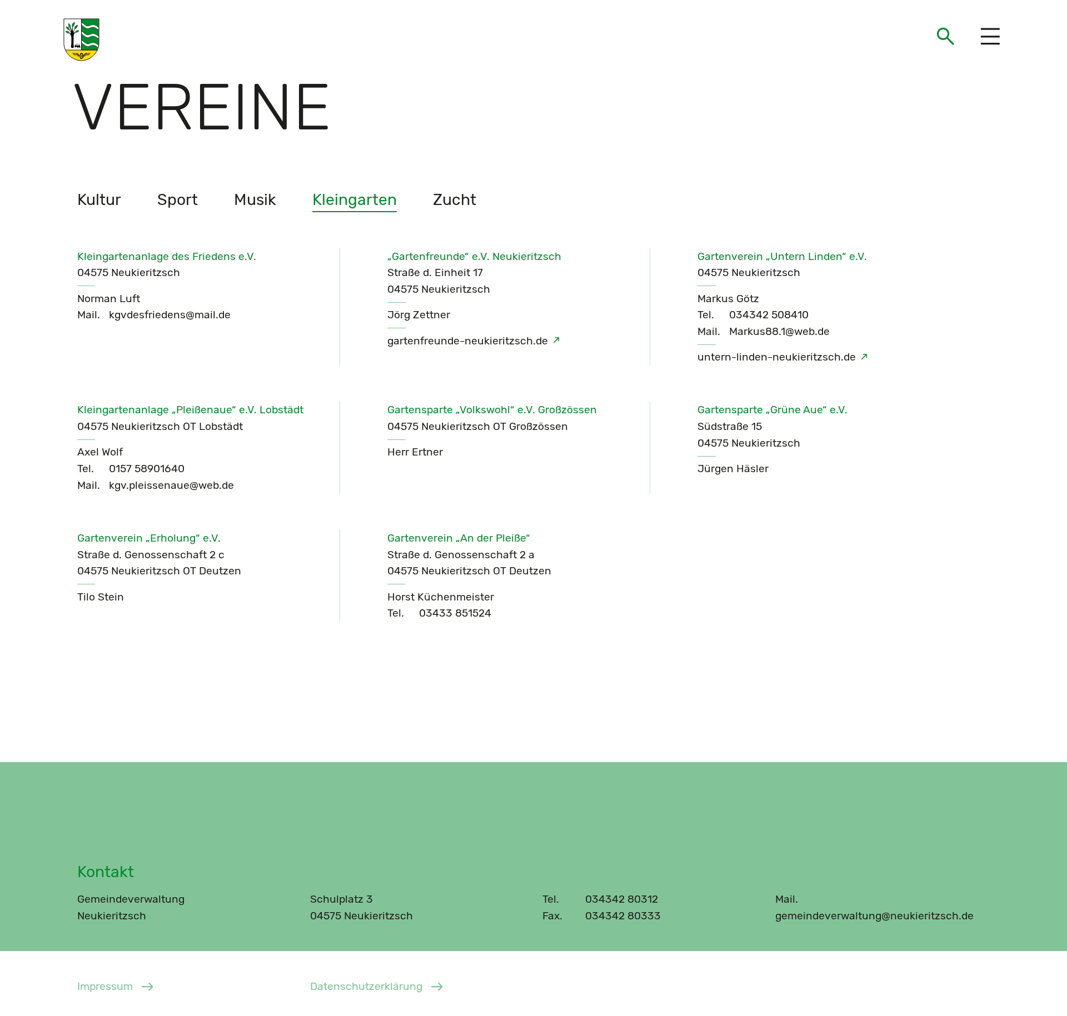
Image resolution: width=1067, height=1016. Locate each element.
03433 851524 (455, 613)
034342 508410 (769, 314)
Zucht (454, 199)
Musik (255, 199)
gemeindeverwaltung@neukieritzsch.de (874, 915)
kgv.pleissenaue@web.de (171, 485)
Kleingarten (354, 199)
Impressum (105, 986)
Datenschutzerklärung (366, 986)
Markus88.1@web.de (779, 331)
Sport (177, 199)
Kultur (99, 199)
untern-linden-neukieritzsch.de (776, 357)
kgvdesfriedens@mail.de (170, 314)
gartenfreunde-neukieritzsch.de (467, 340)
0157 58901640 (147, 468)
